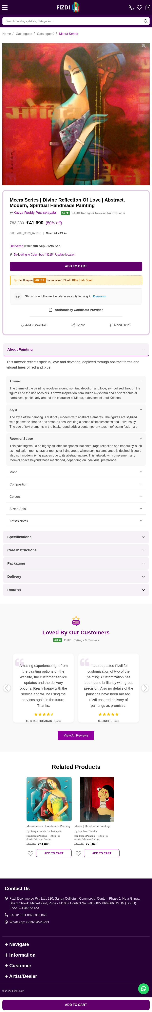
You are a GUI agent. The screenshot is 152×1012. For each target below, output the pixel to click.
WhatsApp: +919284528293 (29, 922)
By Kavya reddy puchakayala (44, 831)
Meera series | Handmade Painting (48, 826)
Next (145, 688)
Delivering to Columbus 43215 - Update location (44, 254)
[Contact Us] (132, 7)
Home (6, 33)
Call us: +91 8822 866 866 (28, 915)
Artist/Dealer (23, 976)
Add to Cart (76, 266)
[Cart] (148, 7)
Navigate (19, 944)
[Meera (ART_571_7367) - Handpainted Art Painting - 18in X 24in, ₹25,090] (97, 799)
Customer (20, 965)
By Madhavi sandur (85, 831)
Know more (99, 296)
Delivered (16, 246)
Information (22, 955)
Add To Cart (54, 853)
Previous (7, 688)
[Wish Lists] (139, 7)
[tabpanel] (49, 819)
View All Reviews (76, 735)
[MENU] (5, 7)
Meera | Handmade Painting (92, 826)
